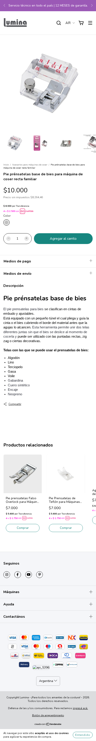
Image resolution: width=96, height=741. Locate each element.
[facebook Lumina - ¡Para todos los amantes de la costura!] (17, 574)
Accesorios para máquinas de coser (29, 164)
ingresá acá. (80, 708)
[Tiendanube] (48, 725)
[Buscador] (58, 23)
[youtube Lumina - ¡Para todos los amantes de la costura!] (28, 574)
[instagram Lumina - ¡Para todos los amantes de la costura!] (6, 574)
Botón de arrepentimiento (48, 715)
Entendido (82, 735)
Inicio (6, 164)
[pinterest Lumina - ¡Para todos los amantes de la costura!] (39, 574)
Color (6, 216)
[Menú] (90, 23)
